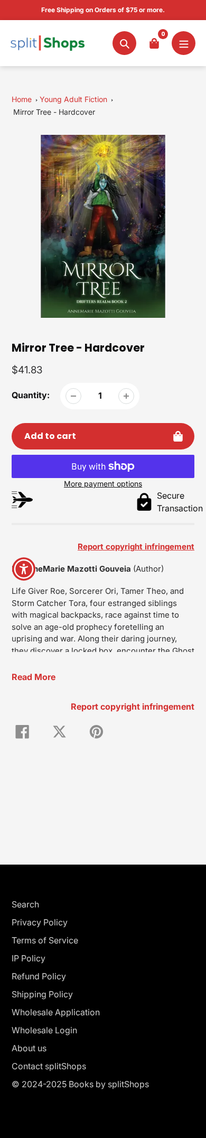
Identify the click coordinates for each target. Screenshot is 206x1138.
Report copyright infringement (132, 706)
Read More (33, 677)
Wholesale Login (44, 1030)
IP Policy (28, 958)
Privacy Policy (40, 922)
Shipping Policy (42, 994)
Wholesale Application (56, 1012)
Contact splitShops (49, 1066)
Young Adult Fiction (73, 99)
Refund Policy (39, 976)
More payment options (103, 483)
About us (29, 1048)
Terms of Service (45, 940)
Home (22, 99)
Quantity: (31, 395)
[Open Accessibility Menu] (24, 569)
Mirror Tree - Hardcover (54, 111)
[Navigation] (183, 43)
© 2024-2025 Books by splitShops (80, 1084)
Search (25, 904)
